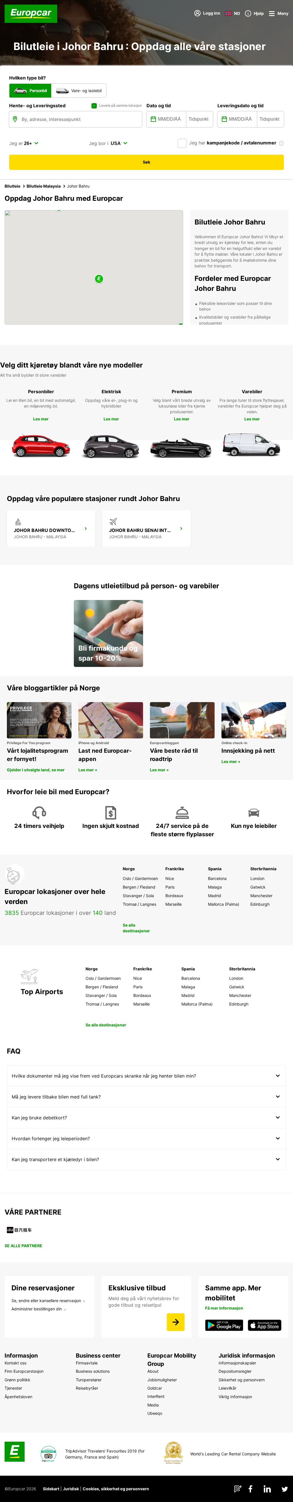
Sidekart (51, 1488)
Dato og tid (158, 105)
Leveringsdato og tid (240, 105)
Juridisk (71, 1488)
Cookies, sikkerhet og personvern (116, 1488)
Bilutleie (12, 186)
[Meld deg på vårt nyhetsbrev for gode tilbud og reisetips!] (176, 1322)
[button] (99, 279)
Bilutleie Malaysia (44, 186)
